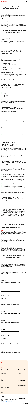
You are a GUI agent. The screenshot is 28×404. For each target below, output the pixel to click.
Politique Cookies (10, 401)
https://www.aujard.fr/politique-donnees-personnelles (9, 295)
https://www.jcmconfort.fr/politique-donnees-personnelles (9, 335)
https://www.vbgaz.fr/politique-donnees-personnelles (9, 286)
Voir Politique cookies (19, 125)
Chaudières (19, 372)
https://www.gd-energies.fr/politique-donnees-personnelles (10, 322)
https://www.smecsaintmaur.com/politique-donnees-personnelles (10, 291)
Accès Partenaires (3, 393)
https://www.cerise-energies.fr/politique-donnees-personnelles (10, 326)
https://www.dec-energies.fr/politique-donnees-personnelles (10, 331)
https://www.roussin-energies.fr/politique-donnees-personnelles (10, 313)
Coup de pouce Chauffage (21, 381)
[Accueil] (4, 1)
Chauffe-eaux (20, 374)
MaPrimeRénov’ (20, 379)
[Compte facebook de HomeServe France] (4, 367)
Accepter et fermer (21, 398)
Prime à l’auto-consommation (22, 385)
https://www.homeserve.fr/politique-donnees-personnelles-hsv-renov (11, 343)
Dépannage (2, 379)
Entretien (2, 380)
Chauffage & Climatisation (4, 372)
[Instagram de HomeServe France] (3, 367)
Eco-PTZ (19, 384)
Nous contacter (3, 388)
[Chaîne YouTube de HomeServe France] (1, 367)
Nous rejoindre (2, 391)
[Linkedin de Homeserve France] (6, 367)
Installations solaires (3, 373)
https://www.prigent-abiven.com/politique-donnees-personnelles (10, 348)
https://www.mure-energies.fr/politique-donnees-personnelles (10, 300)
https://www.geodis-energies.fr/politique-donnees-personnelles (10, 340)
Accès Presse (2, 392)
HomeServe (2, 3)
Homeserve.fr (9, 62)
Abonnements (2, 381)
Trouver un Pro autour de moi (4, 384)
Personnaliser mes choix (4, 401)
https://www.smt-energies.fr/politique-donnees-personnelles (10, 304)
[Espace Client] (24, 1)
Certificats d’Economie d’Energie (22, 380)
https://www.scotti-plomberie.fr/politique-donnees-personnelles (10, 352)
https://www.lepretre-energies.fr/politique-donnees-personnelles (10, 282)
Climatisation (19, 373)
